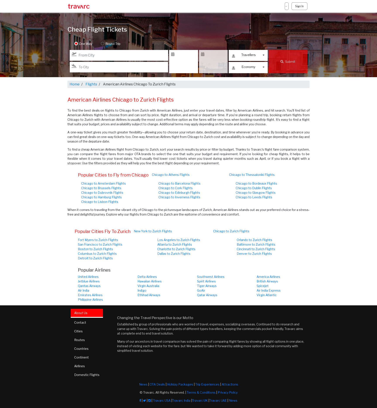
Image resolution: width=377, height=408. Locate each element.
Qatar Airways (207, 295)
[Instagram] (149, 400)
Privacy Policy (228, 392)
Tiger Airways (207, 286)
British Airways (267, 281)
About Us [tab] (80, 313)
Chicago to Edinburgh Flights (179, 192)
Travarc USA (162, 400)
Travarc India (181, 400)
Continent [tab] (81, 357)
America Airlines (268, 277)
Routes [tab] (79, 340)
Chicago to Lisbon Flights (99, 202)
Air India (83, 290)
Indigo (141, 290)
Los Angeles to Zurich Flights (178, 240)
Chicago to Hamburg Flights (101, 197)
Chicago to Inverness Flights (179, 197)
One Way (85, 44)
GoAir (201, 290)
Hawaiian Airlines (149, 281)
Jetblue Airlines (89, 281)
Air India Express (269, 290)
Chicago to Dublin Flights (254, 188)
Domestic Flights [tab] (86, 375)
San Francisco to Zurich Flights (100, 244)
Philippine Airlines (90, 299)
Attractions (230, 384)
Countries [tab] (81, 348)
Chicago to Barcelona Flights (179, 183)
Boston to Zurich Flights (95, 249)
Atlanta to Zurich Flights (174, 244)
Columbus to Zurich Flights (97, 253)
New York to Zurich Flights (153, 231)
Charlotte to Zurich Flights (176, 249)
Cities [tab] (78, 331)
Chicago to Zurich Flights (231, 231)
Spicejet (263, 286)
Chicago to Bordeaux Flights (256, 183)
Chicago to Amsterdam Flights (103, 183)
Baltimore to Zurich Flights (256, 244)
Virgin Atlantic (267, 295)
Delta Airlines (147, 277)
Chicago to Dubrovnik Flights (102, 192)
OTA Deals (157, 384)
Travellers (248, 55)
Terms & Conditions (201, 392)
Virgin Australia (148, 286)
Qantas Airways (89, 286)
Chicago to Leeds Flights (254, 197)
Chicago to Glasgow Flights (256, 192)
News (143, 384)
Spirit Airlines (206, 281)
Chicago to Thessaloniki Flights (252, 175)
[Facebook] (140, 400)
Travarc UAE (218, 400)
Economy (248, 67)
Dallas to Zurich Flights (173, 253)
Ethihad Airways (148, 295)
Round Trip (112, 44)
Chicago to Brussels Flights (101, 188)
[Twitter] (144, 400)
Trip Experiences (207, 384)
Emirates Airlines (90, 295)
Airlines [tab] (79, 366)
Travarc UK (200, 400)
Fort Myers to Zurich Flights (98, 240)
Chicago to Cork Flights (175, 188)
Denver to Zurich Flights (254, 253)
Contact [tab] (80, 322)
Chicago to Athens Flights (171, 175)
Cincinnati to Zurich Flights (256, 249)
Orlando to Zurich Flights (254, 240)
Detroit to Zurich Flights (95, 258)
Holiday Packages (180, 384)
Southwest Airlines (210, 277)
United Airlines (88, 277)
